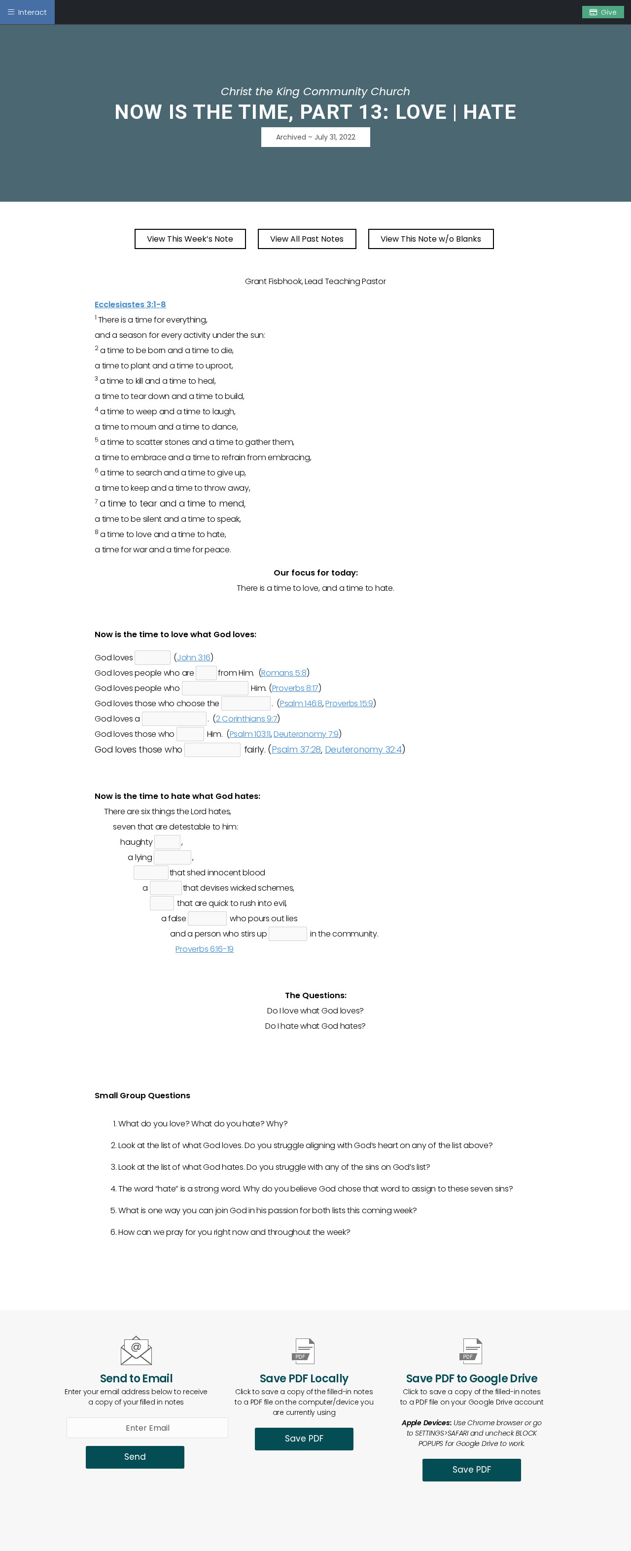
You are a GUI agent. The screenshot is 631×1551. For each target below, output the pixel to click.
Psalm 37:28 (296, 749)
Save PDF (304, 1438)
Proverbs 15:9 (349, 703)
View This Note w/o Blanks (431, 239)
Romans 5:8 (283, 673)
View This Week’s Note (190, 239)
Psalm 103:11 (250, 734)
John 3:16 (193, 657)
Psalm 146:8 (301, 703)
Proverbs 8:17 (295, 688)
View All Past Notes (307, 239)
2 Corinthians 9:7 (246, 718)
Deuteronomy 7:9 (306, 734)
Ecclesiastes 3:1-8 (130, 304)
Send (135, 1457)
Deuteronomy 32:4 (363, 749)
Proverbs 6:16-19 (204, 949)
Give (609, 12)
